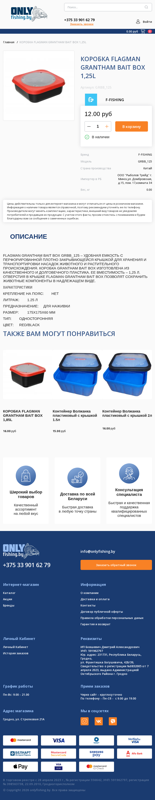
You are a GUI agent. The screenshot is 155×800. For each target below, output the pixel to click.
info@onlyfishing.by (98, 551)
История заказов (15, 653)
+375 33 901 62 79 (79, 19)
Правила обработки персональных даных (112, 618)
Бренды (8, 605)
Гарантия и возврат (96, 624)
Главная (8, 42)
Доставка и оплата (95, 599)
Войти (147, 22)
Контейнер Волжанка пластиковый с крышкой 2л (127, 413)
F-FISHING (115, 99)
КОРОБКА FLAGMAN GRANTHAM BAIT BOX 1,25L (52, 42)
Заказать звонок (81, 24)
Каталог (9, 593)
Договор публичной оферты (102, 612)
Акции (7, 599)
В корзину (131, 126)
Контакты (88, 605)
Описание (28, 236)
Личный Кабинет (15, 647)
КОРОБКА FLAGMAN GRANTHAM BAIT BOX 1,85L (23, 415)
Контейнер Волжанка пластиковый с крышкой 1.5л (75, 415)
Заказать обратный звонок (116, 565)
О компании (89, 593)
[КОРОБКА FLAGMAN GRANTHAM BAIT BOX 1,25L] (38, 86)
